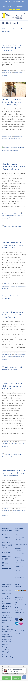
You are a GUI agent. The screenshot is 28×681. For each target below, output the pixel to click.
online (6, 603)
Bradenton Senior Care (7, 512)
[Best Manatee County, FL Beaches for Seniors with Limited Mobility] (14, 460)
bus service (14, 443)
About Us (19, 567)
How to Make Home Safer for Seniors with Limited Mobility (12, 102)
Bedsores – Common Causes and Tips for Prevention (11, 47)
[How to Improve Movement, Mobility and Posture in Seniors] (14, 153)
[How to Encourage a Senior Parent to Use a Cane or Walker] (14, 232)
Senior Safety (18, 138)
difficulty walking (6, 286)
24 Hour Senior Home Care (20, 550)
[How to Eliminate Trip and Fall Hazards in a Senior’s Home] (14, 302)
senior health (9, 73)
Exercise (7, 215)
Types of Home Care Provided (20, 537)
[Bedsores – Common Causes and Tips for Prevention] (14, 35)
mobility (8, 217)
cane (22, 284)
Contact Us (20, 577)
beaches (14, 510)
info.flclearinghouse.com (11, 657)
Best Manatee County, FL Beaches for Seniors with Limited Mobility (13, 473)
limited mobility (11, 138)
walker (24, 286)
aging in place (17, 136)
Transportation (19, 445)
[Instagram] (21, 623)
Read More (4, 75)
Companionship (20, 544)
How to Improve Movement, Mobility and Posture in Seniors (13, 166)
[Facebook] (16, 619)
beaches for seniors (20, 510)
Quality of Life (5, 510)
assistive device (17, 284)
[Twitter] (21, 619)
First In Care (6, 70)
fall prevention (17, 354)
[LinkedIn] (16, 623)
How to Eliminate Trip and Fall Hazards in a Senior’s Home (12, 314)
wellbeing (15, 73)
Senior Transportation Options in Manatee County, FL (12, 386)
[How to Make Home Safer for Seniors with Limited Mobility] (14, 89)
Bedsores (16, 72)
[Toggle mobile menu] (25, 13)
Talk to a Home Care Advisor (20, 560)
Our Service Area (20, 572)
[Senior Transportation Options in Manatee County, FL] (14, 373)
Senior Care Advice (6, 72)
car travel (19, 443)
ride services (9, 445)
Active (15, 213)
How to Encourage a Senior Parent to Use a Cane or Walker (12, 245)
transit (13, 445)
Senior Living (5, 443)
